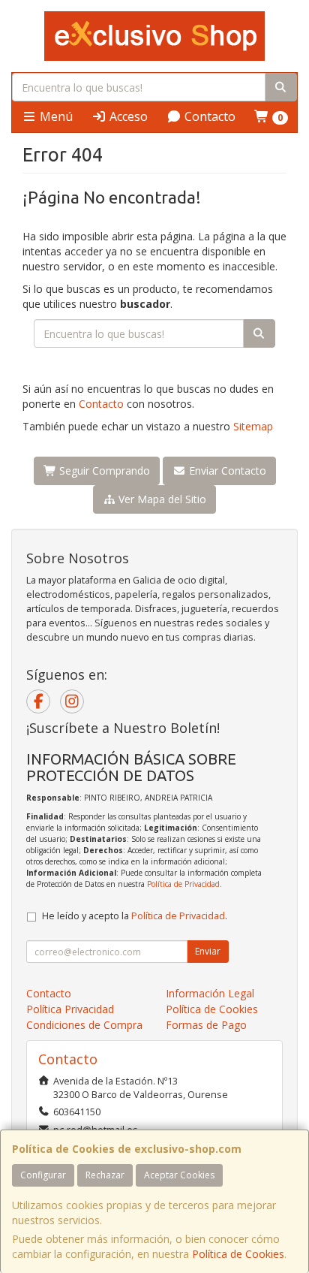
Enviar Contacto (226, 470)
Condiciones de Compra (84, 1025)
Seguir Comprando (103, 470)
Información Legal (210, 993)
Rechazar (105, 1175)
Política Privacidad (70, 1009)
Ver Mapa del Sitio (161, 499)
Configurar (43, 1175)
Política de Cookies (238, 1254)
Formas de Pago (206, 1025)
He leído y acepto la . (134, 916)
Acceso (127, 116)
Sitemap (253, 426)
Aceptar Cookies (179, 1175)
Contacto (209, 116)
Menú (55, 116)
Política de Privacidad (183, 884)
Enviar (207, 951)
